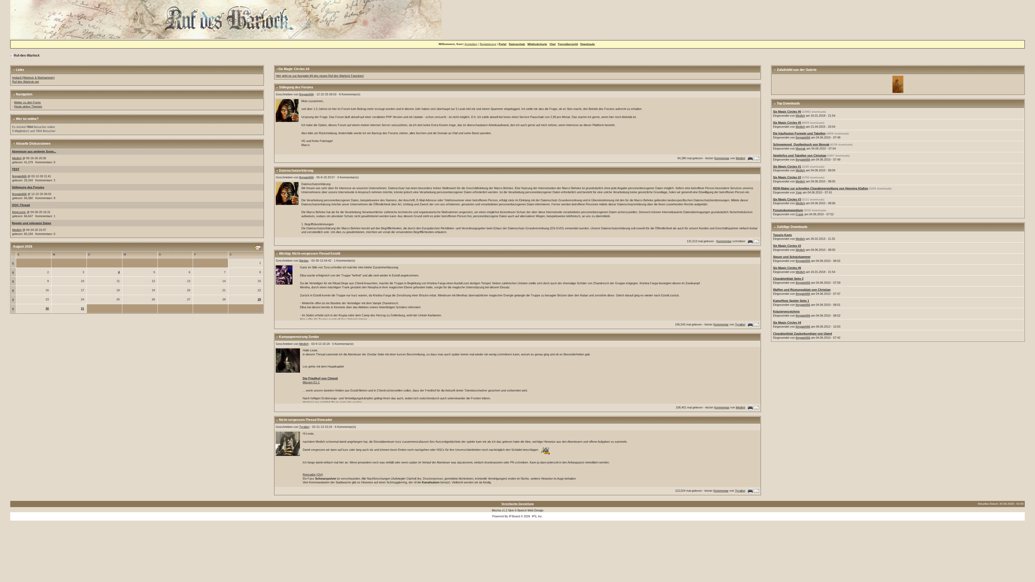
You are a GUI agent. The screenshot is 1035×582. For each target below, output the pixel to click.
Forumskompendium (788, 210)
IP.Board (514, 516)
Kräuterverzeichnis (786, 311)
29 (259, 299)
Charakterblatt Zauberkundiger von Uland (802, 333)
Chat (553, 44)
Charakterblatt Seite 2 (788, 278)
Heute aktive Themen (28, 106)
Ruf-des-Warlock (27, 55)
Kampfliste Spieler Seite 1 (791, 300)
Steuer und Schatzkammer (791, 256)
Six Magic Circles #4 (787, 322)
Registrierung (488, 44)
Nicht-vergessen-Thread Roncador (305, 420)
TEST (15, 169)
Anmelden (471, 44)
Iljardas (304, 260)
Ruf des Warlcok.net (25, 81)
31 (82, 308)
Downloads (587, 44)
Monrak (801, 148)
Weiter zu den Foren (27, 102)
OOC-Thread (21, 205)
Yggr (799, 192)
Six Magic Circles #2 (787, 177)
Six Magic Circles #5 (787, 122)
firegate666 (19, 176)
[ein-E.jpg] (897, 84)
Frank (799, 214)
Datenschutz (517, 44)
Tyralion (740, 324)
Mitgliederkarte (537, 44)
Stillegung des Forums (28, 187)
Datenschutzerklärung (296, 170)
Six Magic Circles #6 (787, 111)
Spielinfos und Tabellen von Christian (799, 155)
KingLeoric (19, 212)
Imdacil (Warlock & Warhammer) (33, 77)
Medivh (17, 158)
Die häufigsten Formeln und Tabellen (799, 133)
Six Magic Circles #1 (787, 166)
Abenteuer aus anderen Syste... (34, 151)
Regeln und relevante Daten (31, 223)
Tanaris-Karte (782, 235)
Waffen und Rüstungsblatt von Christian (802, 289)
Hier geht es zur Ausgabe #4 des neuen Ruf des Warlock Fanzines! (320, 75)
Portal (502, 44)
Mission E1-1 (311, 382)
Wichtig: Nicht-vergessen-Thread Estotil (309, 253)
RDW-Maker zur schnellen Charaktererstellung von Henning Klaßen (820, 188)
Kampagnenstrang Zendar (299, 337)
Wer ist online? (27, 119)
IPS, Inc (537, 516)
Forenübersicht (568, 44)
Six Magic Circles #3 (787, 199)
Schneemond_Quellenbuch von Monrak (801, 144)
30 (47, 308)
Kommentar (721, 158)
